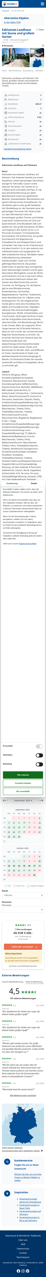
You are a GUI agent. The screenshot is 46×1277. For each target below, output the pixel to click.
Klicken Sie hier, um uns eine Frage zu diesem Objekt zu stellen (27, 1177)
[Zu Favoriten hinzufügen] (43, 45)
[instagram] (23, 1270)
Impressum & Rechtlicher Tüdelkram (23, 1235)
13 (39, 822)
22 (14, 832)
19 (9, 870)
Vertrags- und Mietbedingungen (23, 966)
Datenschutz (23, 1248)
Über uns (23, 1240)
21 (9, 832)
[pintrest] (27, 1270)
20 (39, 827)
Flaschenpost (23, 1257)
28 (9, 836)
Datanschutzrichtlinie (27, 544)
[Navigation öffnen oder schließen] (42, 4)
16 (19, 827)
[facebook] (18, 1270)
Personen (6, 905)
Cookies (23, 1252)
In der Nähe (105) (12, 22)
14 (9, 827)
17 (34, 865)
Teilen (41, 29)
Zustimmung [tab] (12, 483)
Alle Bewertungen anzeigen (23, 1095)
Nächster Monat (41, 800)
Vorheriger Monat (5, 800)
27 (39, 832)
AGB (23, 1244)
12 (9, 865)
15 (14, 827)
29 (14, 836)
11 (39, 861)
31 (34, 875)
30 (19, 836)
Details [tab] (34, 483)
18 (39, 865)
